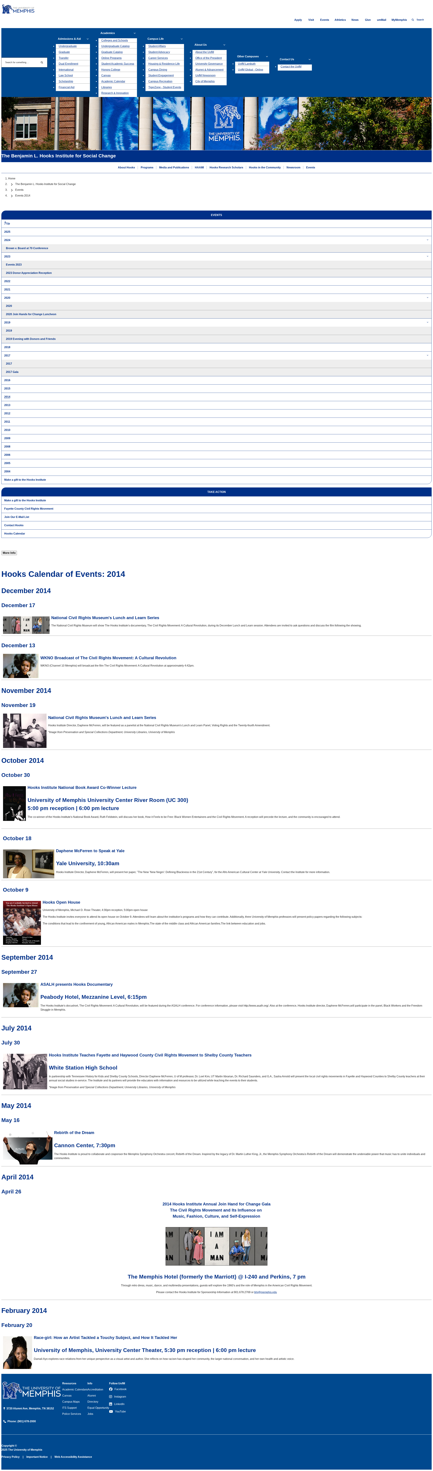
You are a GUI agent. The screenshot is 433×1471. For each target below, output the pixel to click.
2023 (7, 256)
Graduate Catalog (112, 52)
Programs (147, 167)
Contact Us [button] (287, 59)
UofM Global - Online (250, 69)
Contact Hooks (14, 525)
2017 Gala (12, 372)
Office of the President (208, 58)
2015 (7, 388)
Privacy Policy (10, 1456)
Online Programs (111, 58)
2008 (7, 446)
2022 (7, 281)
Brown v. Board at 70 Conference (27, 248)
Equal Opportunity (98, 1407)
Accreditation (95, 1389)
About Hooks (126, 167)
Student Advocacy (159, 52)
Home (11, 178)
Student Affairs (157, 46)
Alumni (91, 1395)
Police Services (71, 1413)
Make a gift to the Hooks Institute (25, 479)
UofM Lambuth (247, 63)
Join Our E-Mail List (16, 517)
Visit (311, 19)
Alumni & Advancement (209, 69)
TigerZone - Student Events (164, 87)
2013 (7, 405)
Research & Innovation (115, 93)
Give (368, 19)
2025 (7, 231)
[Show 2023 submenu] (427, 256)
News (355, 19)
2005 (7, 463)
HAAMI (199, 167)
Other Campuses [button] (248, 56)
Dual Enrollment (68, 63)
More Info (9, 552)
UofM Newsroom (205, 75)
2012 (7, 413)
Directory (92, 1401)
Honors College (110, 69)
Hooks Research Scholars (226, 167)
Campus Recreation (160, 81)
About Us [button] (201, 44)
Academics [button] (107, 33)
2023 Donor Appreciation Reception (29, 272)
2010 (7, 430)
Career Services (158, 58)
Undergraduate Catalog (115, 46)
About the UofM (204, 52)
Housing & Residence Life (164, 63)
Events (324, 19)
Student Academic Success (117, 63)
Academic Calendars (74, 1389)
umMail (381, 19)
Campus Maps (71, 1401)
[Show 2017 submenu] (427, 355)
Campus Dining (157, 69)
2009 (7, 438)
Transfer (64, 58)
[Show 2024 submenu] (427, 240)
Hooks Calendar (14, 533)
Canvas (106, 75)
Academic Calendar (113, 81)
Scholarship (66, 81)
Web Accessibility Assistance (73, 1456)
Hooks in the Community (265, 167)
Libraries (106, 87)
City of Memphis (205, 81)
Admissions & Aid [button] (69, 38)
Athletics (340, 19)
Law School (66, 75)
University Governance (209, 63)
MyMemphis (399, 19)
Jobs (90, 1413)
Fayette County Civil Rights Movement (28, 508)
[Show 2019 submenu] (427, 322)
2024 (7, 240)
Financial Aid (66, 87)
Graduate (64, 52)
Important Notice (37, 1456)
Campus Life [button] (155, 38)
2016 (7, 380)
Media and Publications (174, 167)
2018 (7, 347)
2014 (7, 396)
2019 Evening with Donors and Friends (31, 338)
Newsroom (293, 167)
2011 (7, 421)
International (66, 69)
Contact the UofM (291, 66)
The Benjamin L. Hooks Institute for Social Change (45, 184)
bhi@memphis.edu (265, 1292)
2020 (7, 297)
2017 (7, 355)
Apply (298, 19)
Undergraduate (68, 46)
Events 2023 (14, 264)
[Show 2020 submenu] (427, 297)
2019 (7, 322)
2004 (7, 471)
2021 (7, 289)
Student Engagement (161, 75)
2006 (7, 454)
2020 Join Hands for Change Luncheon (31, 314)
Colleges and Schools (114, 40)
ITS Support (69, 1407)
